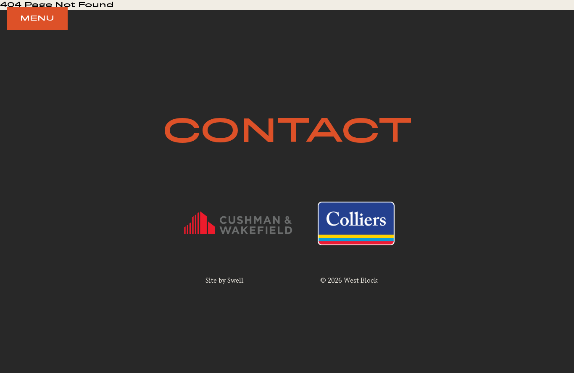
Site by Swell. (225, 280)
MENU (37, 18)
